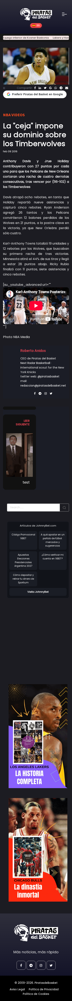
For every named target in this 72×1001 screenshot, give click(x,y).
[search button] (64, 507)
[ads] (38, 736)
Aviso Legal (17, 989)
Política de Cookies (36, 994)
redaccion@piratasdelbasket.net (43, 386)
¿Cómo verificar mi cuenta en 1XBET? (53, 556)
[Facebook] (35, 88)
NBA (7, 114)
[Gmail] (50, 88)
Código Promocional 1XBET (23, 536)
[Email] (66, 88)
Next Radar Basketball (35, 363)
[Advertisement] (36, 637)
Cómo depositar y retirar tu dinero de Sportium (23, 578)
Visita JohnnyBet (38, 591)
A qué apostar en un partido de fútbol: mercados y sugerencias (53, 540)
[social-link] (21, 965)
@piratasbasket (48, 376)
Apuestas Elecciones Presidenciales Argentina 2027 (23, 560)
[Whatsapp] (55, 88)
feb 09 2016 (10, 151)
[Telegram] (61, 88)
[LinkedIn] (40, 88)
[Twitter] (45, 88)
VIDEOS (18, 114)
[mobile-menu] (67, 14)
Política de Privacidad (44, 989)
